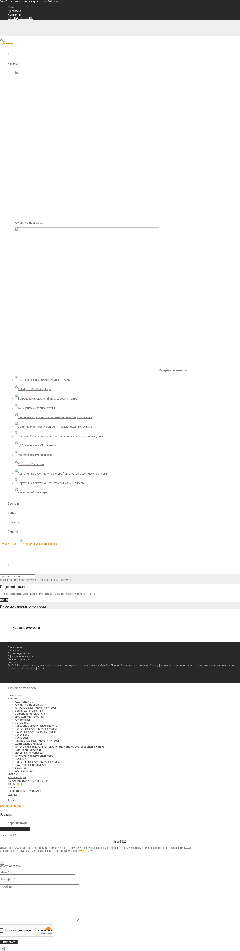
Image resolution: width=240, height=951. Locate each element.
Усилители (21, 767)
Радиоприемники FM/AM (30, 764)
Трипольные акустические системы (37, 740)
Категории (14, 650)
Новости (13, 522)
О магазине (15, 647)
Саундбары (22, 737)
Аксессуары (22, 719)
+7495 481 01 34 (10, 543)
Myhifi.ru (84, 850)
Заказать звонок (46, 543)
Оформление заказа (20, 656)
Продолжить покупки (15, 829)
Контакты (14, 14)
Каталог (13, 63)
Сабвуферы (22, 734)
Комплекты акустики (28, 749)
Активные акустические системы (35, 707)
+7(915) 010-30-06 (20, 18)
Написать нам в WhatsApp (24, 790)
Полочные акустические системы (35, 731)
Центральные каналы (28, 743)
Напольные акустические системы (36, 725)
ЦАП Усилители (24, 770)
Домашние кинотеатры (29, 716)
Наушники (21, 758)
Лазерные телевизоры (29, 752)
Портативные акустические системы (37, 761)
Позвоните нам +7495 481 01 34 (28, 780)
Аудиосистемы (24, 701)
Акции (12, 513)
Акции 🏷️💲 (15, 784)
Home (4, 600)
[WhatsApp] (28, 543)
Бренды (13, 503)
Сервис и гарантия (19, 659)
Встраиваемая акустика (30, 713)
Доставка (14, 11)
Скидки (13, 531)
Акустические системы (29, 704)
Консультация (17, 777)
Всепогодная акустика (29, 710)
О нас (11, 7)
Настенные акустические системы (36, 728)
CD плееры (21, 722)
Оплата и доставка (19, 653)
